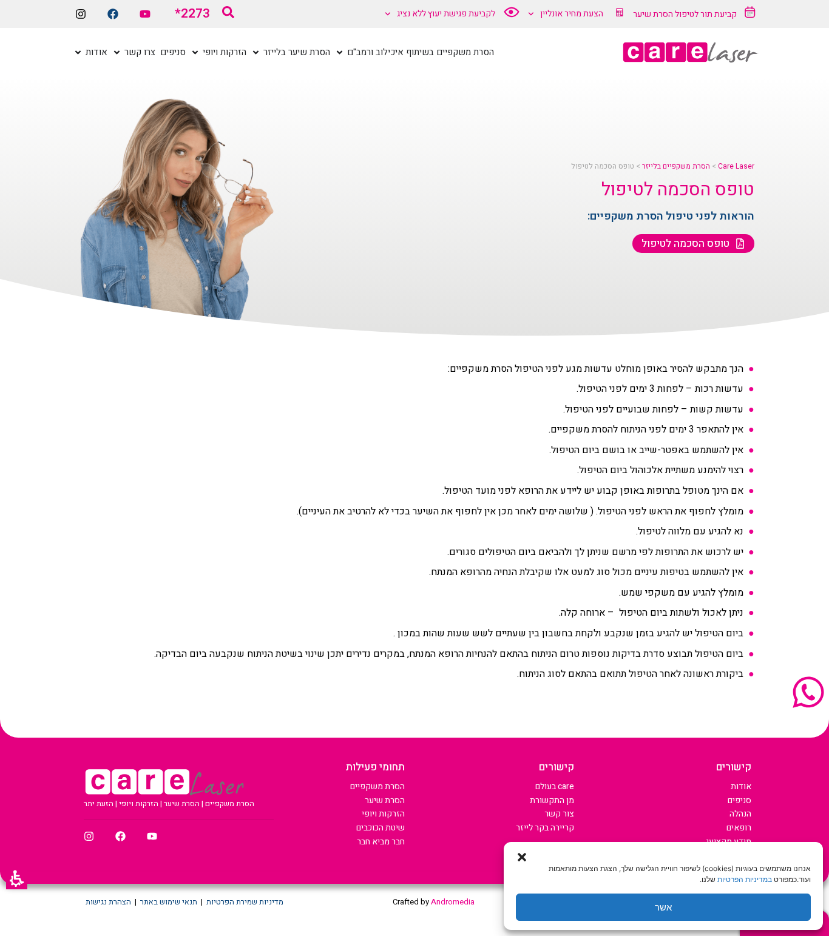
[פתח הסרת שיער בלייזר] (255, 52)
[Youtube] (145, 13)
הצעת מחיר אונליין (571, 13)
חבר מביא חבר (381, 841)
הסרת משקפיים (377, 786)
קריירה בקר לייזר (545, 827)
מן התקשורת (552, 800)
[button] (16, 878)
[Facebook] (112, 13)
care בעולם (554, 786)
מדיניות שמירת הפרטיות (244, 901)
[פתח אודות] (78, 52)
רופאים (738, 827)
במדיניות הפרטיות (744, 879)
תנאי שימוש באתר (168, 901)
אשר (663, 907)
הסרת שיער (385, 800)
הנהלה (740, 813)
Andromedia (453, 901)
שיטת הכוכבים (380, 827)
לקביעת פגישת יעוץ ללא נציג (446, 13)
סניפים (739, 800)
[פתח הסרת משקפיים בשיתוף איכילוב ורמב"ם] (339, 52)
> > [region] (662, 166)
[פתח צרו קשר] (116, 52)
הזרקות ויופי (383, 813)
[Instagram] (80, 13)
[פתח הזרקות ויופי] (195, 52)
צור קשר (559, 813)
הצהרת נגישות (108, 901)
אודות (741, 786)
